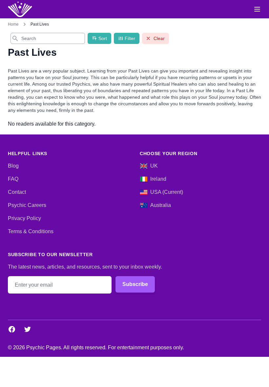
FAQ (13, 179)
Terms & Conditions (30, 231)
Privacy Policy (24, 218)
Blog (13, 166)
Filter (130, 38)
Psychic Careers (27, 205)
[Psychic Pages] (20, 9)
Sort (102, 38)
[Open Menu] (257, 9)
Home (13, 24)
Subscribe (135, 284)
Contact (17, 192)
